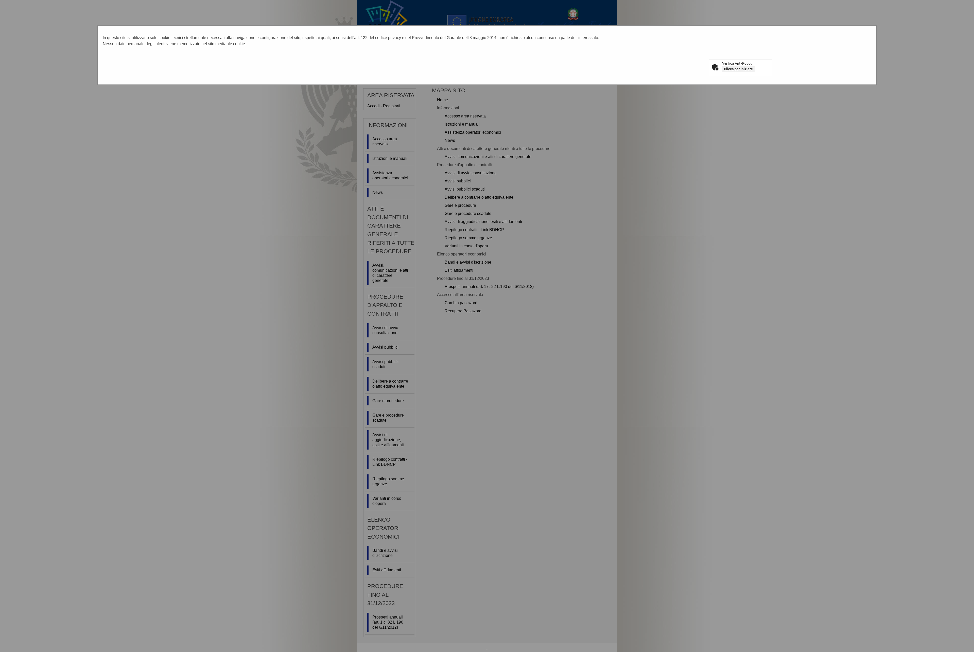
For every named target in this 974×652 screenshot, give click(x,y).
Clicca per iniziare (738, 69)
